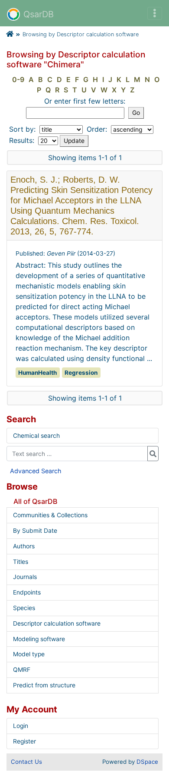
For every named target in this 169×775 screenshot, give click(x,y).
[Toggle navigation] (154, 13)
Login (20, 725)
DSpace (147, 761)
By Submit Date (35, 530)
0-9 (18, 79)
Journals (25, 576)
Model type (29, 654)
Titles (20, 561)
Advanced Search (36, 470)
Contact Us (26, 761)
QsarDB (38, 14)
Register (24, 741)
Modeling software (39, 639)
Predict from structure (44, 685)
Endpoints (27, 592)
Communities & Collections (50, 515)
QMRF (21, 669)
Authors (24, 546)
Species (24, 607)
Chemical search (36, 435)
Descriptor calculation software (57, 623)
